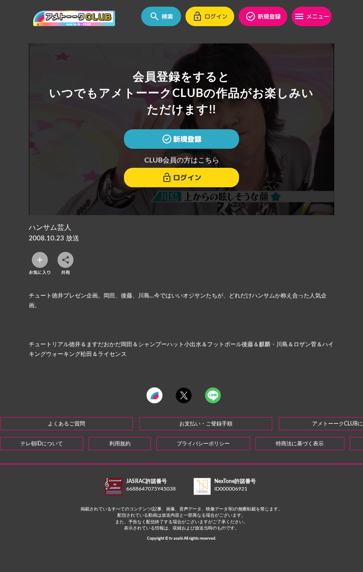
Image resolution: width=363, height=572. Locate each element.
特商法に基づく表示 (300, 443)
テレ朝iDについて (41, 443)
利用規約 (120, 443)
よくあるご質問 (66, 423)
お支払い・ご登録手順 (205, 423)
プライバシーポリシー (203, 443)
